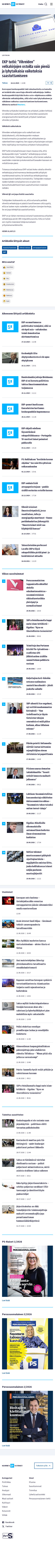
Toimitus (33, 1490)
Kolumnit (6, 1511)
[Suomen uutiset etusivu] (13, 4)
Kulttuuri (6, 1502)
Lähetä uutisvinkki (37, 1494)
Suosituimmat (35, 1486)
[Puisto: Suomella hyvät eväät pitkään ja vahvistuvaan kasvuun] (8, 1074)
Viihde (4, 1515)
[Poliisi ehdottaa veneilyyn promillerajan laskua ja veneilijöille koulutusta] (8, 1032)
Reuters (21, 104)
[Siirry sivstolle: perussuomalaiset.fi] (14, 1536)
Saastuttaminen (9, 247)
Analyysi (5, 1490)
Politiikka (6, 1482)
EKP (4, 252)
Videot (5, 1506)
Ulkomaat (6, 1494)
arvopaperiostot (39, 247)
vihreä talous (24, 247)
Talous (5, 83)
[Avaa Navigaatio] (51, 4)
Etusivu (32, 1482)
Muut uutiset (7, 1498)
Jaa (48, 83)
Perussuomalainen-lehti (39, 1498)
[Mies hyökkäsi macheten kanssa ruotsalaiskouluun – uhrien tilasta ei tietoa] (8, 946)
